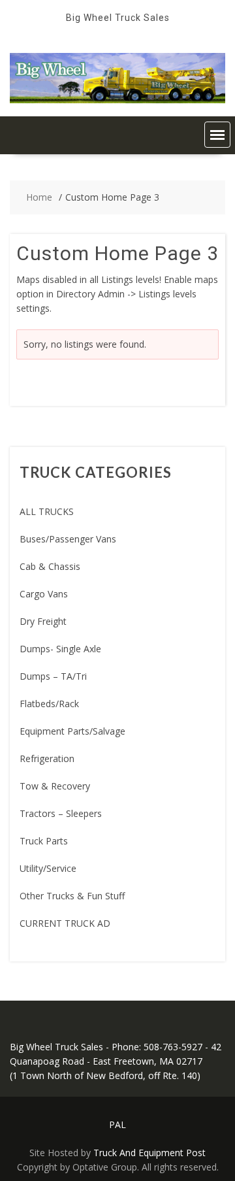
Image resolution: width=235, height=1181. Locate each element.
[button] (217, 135)
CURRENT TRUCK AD (65, 923)
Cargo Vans (44, 594)
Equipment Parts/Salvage (72, 731)
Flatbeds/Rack (49, 703)
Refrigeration (47, 758)
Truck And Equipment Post (149, 1152)
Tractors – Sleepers (61, 813)
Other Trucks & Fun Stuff (72, 896)
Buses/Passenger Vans (68, 539)
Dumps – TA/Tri (53, 676)
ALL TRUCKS (47, 511)
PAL (117, 1124)
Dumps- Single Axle (60, 648)
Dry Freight (43, 621)
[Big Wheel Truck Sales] (117, 99)
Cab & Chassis (50, 566)
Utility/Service (48, 868)
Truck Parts (44, 841)
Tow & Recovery (55, 786)
